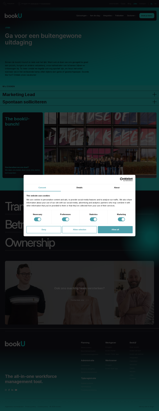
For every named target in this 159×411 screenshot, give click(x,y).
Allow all (115, 230)
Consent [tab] (42, 188)
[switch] (65, 219)
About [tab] (116, 188)
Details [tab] (80, 188)
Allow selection (79, 230)
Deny (44, 230)
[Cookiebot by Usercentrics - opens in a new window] (122, 179)
